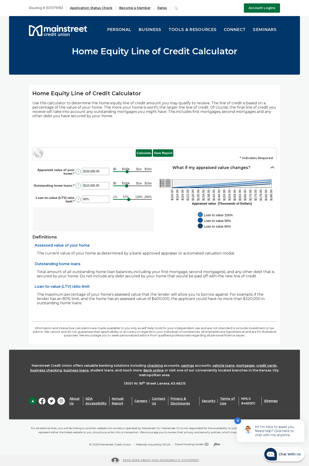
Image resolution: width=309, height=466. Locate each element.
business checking (46, 370)
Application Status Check (91, 8)
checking (155, 366)
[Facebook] (42, 401)
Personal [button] (119, 29)
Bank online (153, 370)
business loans (76, 370)
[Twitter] (51, 401)
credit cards (266, 366)
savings (187, 366)
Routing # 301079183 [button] (46, 8)
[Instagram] (61, 401)
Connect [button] (235, 29)
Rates (162, 8)
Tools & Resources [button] (192, 29)
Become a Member (135, 8)
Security (208, 401)
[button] (215, 168)
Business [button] (149, 29)
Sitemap (271, 401)
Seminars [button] (264, 29)
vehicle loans (223, 366)
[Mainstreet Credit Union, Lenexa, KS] (58, 30)
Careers (140, 401)
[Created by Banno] (216, 444)
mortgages (245, 366)
